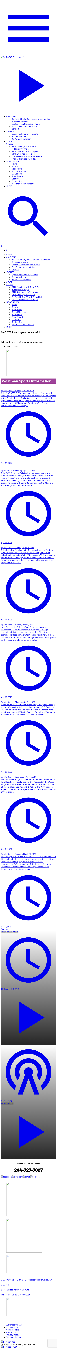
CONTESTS (11, 116)
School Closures (19, 171)
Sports (15, 166)
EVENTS (10, 131)
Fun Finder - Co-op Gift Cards (24, 126)
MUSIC (9, 186)
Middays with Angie (20, 148)
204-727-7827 (28, 1170)
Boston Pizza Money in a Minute (26, 124)
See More (5, 929)
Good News (17, 168)
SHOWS (9, 143)
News (14, 163)
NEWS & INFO (12, 161)
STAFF (9, 141)
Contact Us (17, 181)
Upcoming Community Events (25, 134)
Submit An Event (19, 136)
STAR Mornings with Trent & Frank (27, 146)
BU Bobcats (17, 173)
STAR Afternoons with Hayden (25, 151)
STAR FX (15, 129)
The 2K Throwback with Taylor (25, 158)
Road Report (17, 176)
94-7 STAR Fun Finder (21, 138)
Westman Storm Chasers (23, 183)
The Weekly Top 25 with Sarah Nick (27, 156)
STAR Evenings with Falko (23, 153)
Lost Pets (16, 178)
